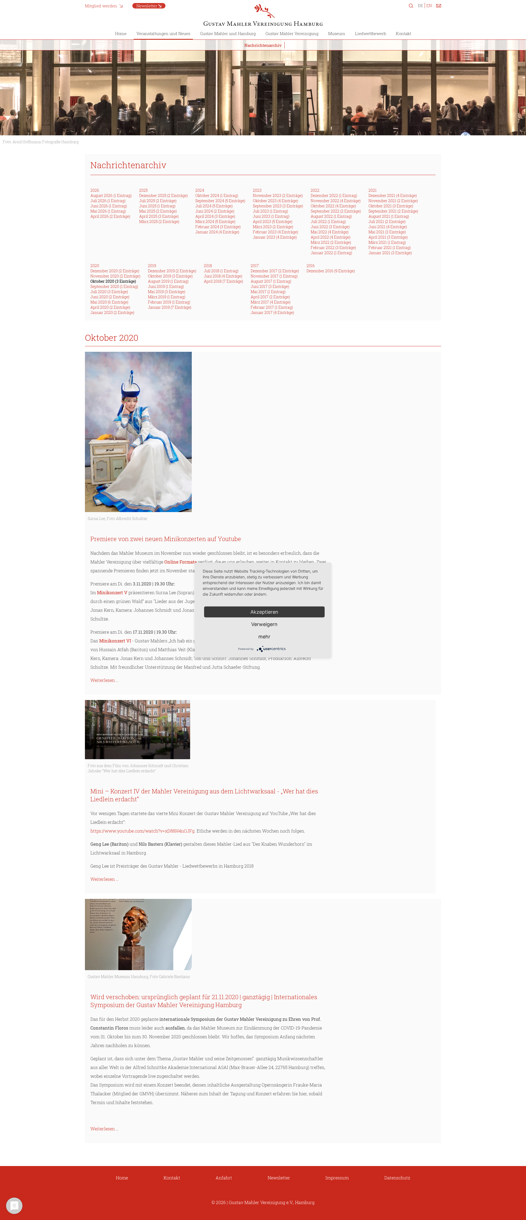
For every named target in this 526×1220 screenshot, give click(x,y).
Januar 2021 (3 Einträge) (390, 252)
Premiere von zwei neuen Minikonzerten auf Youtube (165, 539)
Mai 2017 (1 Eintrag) (268, 291)
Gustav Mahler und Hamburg (228, 33)
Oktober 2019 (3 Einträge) (170, 276)
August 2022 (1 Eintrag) (331, 216)
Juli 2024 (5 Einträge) (214, 205)
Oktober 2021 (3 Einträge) (390, 205)
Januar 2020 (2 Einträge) (112, 312)
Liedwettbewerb (370, 33)
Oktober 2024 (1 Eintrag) (216, 195)
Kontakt (403, 33)
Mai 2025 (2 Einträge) (158, 211)
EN (429, 5)
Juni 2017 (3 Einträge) (270, 286)
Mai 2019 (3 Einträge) (166, 291)
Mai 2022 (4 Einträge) (329, 232)
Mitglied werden (101, 5)
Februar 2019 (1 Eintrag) (169, 302)
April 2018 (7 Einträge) (223, 281)
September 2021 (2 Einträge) (393, 211)
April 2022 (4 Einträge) (330, 237)
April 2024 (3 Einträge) (215, 216)
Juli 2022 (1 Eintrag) (328, 221)
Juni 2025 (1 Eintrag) (157, 205)
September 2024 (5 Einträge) (220, 200)
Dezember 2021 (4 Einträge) (392, 195)
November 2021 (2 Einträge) (393, 200)
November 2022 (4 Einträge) (336, 200)
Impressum (337, 1178)
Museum (336, 33)
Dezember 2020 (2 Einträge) (114, 270)
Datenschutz (397, 1178)
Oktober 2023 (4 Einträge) (275, 200)
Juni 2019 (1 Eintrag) (166, 286)
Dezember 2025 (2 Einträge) (163, 195)
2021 (372, 190)
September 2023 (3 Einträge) (278, 205)
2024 (199, 190)
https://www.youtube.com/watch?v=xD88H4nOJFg (142, 831)
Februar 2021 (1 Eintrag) (389, 247)
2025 (143, 190)
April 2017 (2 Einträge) (270, 296)
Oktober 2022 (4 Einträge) (333, 205)
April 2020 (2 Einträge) (110, 307)
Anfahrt (224, 1178)
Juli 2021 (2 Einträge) (386, 221)
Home (121, 33)
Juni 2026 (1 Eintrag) (108, 205)
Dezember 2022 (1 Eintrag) (334, 195)
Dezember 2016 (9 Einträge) (331, 270)
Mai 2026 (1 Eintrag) (108, 211)
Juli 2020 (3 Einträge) (109, 291)
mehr (264, 636)
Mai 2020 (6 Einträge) (109, 302)
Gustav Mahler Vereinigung (291, 33)
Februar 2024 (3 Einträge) (218, 226)
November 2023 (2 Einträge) (278, 195)
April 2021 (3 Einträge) (388, 237)
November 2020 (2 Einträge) (115, 276)
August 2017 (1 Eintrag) (271, 281)
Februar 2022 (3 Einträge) (333, 247)
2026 (94, 190)
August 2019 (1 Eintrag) (168, 281)
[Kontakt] (438, 7)
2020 (94, 265)
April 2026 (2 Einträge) (110, 216)
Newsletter (146, 5)
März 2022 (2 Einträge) (331, 242)
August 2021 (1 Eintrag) (388, 216)
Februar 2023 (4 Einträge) (275, 232)
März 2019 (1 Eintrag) (166, 296)
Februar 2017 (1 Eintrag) (272, 307)
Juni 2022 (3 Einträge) (330, 226)
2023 (257, 190)
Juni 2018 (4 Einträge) (223, 276)
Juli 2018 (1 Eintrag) (221, 270)
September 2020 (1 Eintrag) (114, 286)
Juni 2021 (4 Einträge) (387, 226)
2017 (255, 265)
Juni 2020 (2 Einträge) (109, 296)
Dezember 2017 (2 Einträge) (275, 270)
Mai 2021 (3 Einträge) (387, 232)
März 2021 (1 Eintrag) (387, 242)
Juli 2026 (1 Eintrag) (107, 200)
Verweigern (264, 624)
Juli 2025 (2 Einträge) (157, 200)
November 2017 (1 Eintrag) (274, 276)
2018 (208, 265)
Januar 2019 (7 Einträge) (169, 307)
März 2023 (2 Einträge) (273, 226)
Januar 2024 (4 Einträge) (217, 232)
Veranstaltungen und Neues (163, 33)
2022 (315, 190)
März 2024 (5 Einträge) (215, 221)
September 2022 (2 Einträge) (336, 211)
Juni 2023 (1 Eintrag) (271, 216)
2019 (152, 265)
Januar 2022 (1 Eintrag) (331, 252)
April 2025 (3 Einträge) (159, 216)
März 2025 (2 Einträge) (159, 221)
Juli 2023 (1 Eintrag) (270, 211)
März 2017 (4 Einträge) (270, 302)
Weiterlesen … (104, 680)
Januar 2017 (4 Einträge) (272, 312)
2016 (311, 265)
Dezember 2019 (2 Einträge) (172, 270)
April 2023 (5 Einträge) (272, 221)
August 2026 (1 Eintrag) (111, 195)
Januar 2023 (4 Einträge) (275, 237)
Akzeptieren (264, 612)
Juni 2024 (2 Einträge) (214, 211)
